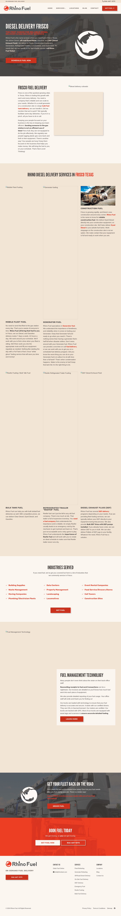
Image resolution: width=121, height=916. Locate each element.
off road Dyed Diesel (28, 40)
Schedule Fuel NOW (21, 60)
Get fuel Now (47, 843)
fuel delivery (71, 347)
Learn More (72, 719)
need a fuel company (60, 520)
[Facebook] (114, 908)
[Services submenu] (65, 8)
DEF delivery (104, 511)
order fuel (58, 806)
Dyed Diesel (98, 226)
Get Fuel (109, 8)
